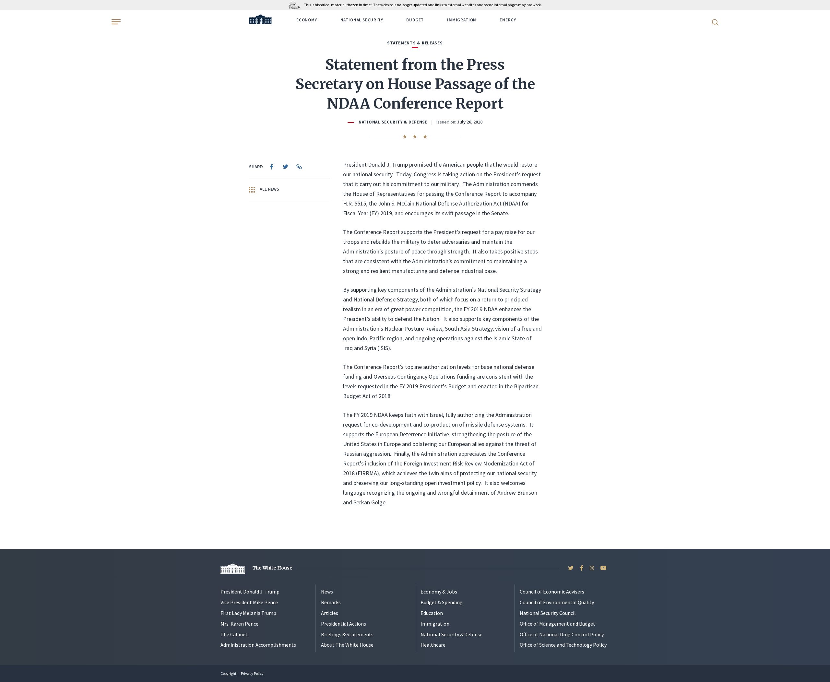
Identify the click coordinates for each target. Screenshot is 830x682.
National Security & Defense (393, 122)
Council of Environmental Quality (557, 602)
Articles (329, 613)
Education (432, 613)
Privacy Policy (252, 673)
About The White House (347, 644)
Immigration (461, 20)
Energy (508, 20)
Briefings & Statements (347, 634)
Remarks (331, 602)
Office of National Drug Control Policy (562, 634)
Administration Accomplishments (258, 644)
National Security (361, 20)
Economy (306, 20)
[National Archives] (296, 4)
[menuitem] (272, 166)
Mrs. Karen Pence (239, 623)
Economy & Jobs (439, 591)
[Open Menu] (115, 21)
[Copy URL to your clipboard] (299, 166)
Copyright (228, 673)
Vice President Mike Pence (249, 602)
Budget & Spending (442, 602)
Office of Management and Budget (557, 623)
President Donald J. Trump (249, 591)
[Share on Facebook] (272, 166)
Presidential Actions (343, 623)
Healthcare (433, 644)
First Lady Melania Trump (248, 613)
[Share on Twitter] (285, 166)
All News (269, 189)
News (327, 591)
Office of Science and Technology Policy (563, 644)
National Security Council (548, 613)
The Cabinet (234, 634)
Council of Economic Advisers (552, 591)
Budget (415, 20)
